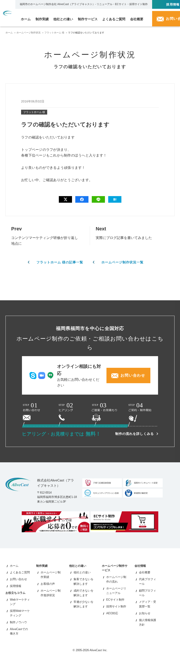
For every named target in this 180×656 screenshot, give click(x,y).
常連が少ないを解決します (84, 604)
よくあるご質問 (20, 572)
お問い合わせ (18, 579)
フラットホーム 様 (54, 32)
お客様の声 (48, 583)
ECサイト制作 (115, 599)
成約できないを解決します (84, 593)
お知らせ (144, 613)
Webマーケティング (20, 602)
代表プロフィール (147, 581)
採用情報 (15, 586)
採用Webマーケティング (20, 613)
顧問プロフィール (147, 593)
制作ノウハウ (18, 622)
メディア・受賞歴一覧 (147, 604)
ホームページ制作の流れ (116, 579)
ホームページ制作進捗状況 (51, 593)
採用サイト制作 (116, 606)
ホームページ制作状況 (28, 32)
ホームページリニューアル (116, 591)
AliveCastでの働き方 (19, 631)
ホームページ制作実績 (51, 575)
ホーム (9, 32)
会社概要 (144, 572)
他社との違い (82, 572)
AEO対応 (112, 613)
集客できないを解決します (84, 581)
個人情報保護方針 (147, 622)
